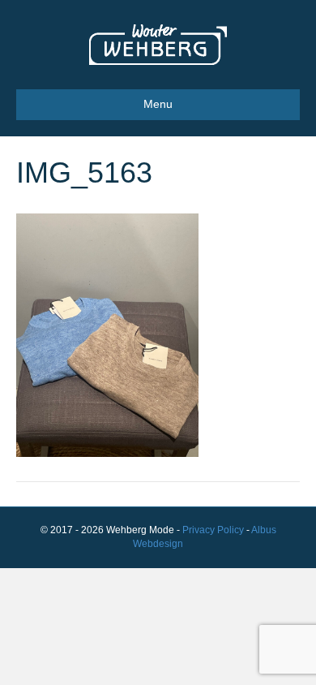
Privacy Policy (213, 530)
